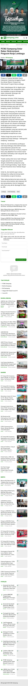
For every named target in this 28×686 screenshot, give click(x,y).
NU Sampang (9, 57)
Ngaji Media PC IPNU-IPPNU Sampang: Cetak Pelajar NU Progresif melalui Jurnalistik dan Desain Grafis (8, 324)
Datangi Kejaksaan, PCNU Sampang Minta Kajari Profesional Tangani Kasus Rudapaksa (8, 564)
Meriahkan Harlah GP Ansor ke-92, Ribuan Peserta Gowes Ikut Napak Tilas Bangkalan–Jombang (8, 398)
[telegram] (19, 75)
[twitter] (8, 75)
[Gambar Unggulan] (14, 66)
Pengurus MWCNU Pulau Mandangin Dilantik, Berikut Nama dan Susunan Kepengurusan (13, 219)
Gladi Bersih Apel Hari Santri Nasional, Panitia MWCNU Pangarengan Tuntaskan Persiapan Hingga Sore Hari (9, 643)
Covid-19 (4, 293)
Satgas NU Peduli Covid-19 (10, 290)
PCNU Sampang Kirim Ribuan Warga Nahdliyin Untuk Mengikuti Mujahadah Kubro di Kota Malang (8, 430)
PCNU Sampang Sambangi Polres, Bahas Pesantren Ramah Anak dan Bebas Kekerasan (8, 574)
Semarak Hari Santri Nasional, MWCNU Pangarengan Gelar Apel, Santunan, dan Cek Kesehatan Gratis (9, 605)
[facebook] (3, 75)
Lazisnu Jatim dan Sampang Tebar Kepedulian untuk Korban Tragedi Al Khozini (8, 652)
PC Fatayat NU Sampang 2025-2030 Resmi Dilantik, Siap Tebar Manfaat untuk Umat (8, 388)
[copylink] (24, 75)
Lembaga (3, 191)
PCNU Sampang (11, 191)
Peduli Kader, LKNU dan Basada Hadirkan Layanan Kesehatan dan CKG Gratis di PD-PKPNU (8, 459)
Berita (7, 44)
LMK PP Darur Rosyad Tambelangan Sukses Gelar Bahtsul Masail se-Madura (8, 343)
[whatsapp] (14, 75)
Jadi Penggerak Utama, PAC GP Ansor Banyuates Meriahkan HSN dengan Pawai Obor (9, 624)
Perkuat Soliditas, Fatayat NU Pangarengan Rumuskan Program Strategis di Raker (8, 449)
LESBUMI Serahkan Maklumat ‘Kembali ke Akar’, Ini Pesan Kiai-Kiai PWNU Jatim (13, 214)
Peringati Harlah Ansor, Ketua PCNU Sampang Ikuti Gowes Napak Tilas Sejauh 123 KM (8, 409)
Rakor (18, 191)
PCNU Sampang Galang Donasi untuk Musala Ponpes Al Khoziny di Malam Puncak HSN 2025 (9, 661)
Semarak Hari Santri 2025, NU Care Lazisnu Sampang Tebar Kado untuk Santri (9, 586)
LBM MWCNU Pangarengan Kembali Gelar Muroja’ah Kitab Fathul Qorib (8, 354)
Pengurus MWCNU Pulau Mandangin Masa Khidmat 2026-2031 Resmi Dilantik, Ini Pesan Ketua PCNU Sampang (13, 224)
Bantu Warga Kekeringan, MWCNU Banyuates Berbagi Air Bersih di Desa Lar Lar (13, 210)
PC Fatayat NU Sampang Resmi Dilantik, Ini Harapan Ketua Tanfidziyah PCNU (8, 377)
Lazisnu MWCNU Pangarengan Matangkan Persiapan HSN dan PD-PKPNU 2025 (9, 596)
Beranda (3, 44)
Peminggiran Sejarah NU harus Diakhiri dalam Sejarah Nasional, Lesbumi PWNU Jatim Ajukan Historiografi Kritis (8, 554)
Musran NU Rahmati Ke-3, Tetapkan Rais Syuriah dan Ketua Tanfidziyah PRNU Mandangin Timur (14, 205)
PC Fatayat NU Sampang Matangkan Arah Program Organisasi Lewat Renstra (8, 438)
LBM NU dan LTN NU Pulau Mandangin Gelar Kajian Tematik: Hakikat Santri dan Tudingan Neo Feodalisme (8, 303)
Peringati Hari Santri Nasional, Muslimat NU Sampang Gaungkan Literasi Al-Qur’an (9, 614)
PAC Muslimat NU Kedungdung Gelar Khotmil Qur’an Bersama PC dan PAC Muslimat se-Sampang (8, 419)
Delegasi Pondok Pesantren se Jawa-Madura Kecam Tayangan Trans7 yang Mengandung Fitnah (8, 314)
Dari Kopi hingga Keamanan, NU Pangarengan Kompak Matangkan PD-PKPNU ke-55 (8, 470)
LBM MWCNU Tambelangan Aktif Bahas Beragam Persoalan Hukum (8, 333)
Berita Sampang (6, 286)
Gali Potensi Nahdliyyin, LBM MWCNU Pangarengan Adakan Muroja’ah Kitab (8, 364)
